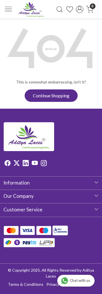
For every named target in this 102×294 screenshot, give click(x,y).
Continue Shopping (51, 95)
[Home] (31, 9)
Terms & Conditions (25, 284)
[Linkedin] (26, 163)
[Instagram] (44, 163)
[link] (59, 9)
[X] (16, 163)
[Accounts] (80, 9)
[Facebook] (7, 163)
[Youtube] (35, 163)
